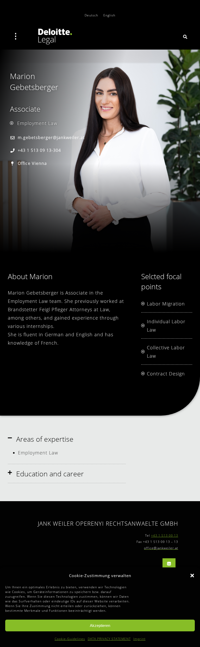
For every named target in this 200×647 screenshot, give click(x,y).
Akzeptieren (100, 625)
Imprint (139, 639)
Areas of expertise (44, 439)
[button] (192, 575)
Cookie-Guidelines (70, 639)
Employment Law (39, 453)
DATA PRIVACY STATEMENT (109, 639)
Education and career (50, 473)
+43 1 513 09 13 (164, 535)
